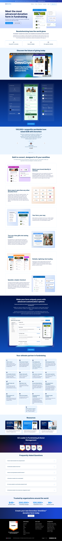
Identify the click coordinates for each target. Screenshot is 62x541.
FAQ (24, 528)
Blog (24, 526)
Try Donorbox (31, 515)
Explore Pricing (31, 349)
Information (26, 521)
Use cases (37, 521)
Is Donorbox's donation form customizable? (15, 478)
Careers (24, 527)
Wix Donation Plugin (50, 526)
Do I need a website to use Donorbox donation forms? (17, 484)
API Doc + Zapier (50, 531)
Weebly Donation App (50, 527)
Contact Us (25, 523)
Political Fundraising (38, 523)
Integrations (50, 521)
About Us (24, 524)
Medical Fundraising (38, 524)
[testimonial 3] (30, 152)
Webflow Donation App (51, 528)
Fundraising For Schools (39, 527)
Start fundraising (31, 123)
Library (24, 534)
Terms (24, 530)
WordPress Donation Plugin (51, 523)
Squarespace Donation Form (51, 524)
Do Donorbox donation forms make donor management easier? (18, 490)
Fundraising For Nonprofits (39, 526)
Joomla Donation (50, 530)
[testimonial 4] (31, 152)
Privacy (24, 531)
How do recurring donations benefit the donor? (16, 472)
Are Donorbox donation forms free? (13, 466)
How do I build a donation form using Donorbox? (16, 460)
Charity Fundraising (38, 528)
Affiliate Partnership (26, 532)
